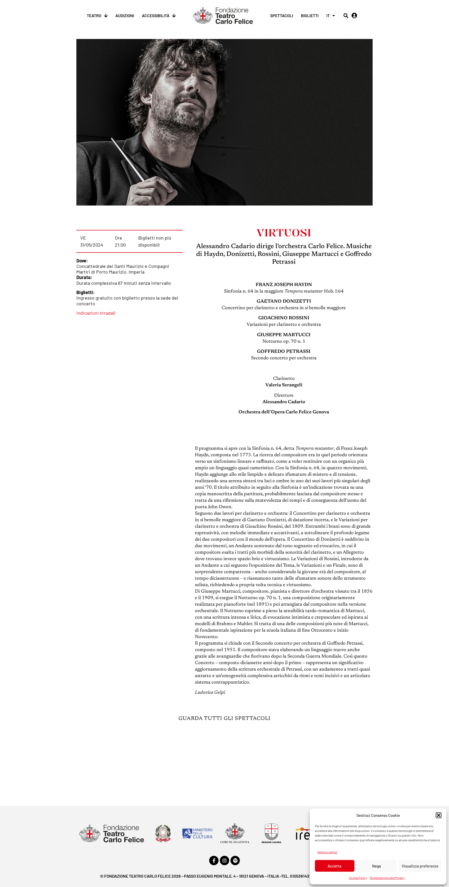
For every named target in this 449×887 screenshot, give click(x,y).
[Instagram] (224, 860)
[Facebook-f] (214, 860)
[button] (438, 815)
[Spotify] (235, 860)
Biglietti (310, 15)
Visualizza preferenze (420, 866)
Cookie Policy (358, 877)
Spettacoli (281, 15)
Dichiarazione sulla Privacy (387, 877)
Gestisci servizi (327, 852)
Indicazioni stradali (95, 313)
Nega (376, 866)
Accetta (334, 866)
